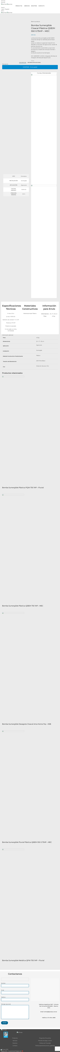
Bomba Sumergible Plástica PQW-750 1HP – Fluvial (23, 488)
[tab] (22, 62)
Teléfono (3, 997)
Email (2, 990)
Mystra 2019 (4, 1051)
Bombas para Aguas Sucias (43, 57)
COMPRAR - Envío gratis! (30, 67)
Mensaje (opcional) (6, 1004)
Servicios (15, 1040)
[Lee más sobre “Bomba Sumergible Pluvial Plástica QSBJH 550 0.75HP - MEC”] (4, 847)
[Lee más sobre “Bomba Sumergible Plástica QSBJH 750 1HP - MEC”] (4, 610)
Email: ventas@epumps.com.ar (48, 1011)
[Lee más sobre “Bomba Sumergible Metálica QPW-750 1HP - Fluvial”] (4, 965)
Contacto (15, 1045)
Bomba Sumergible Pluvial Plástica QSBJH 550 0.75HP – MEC (27, 842)
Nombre (3, 983)
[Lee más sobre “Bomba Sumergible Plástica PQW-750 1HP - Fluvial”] (4, 492)
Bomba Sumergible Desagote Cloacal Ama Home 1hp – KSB (26, 724)
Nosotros (15, 1043)
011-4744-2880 (51, 1017)
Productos (15, 1038)
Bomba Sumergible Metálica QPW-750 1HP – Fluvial (23, 960)
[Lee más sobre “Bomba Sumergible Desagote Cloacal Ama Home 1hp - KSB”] (4, 728)
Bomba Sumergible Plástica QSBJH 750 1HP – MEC (22, 606)
